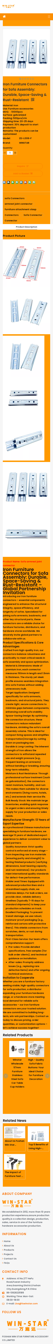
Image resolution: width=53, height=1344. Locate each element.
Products (8, 1249)
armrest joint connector (19, 203)
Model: (6, 138)
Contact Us (10, 1258)
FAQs (6, 1262)
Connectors (12, 215)
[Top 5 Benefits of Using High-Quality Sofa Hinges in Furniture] (38, 1134)
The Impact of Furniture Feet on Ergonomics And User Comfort (14, 1174)
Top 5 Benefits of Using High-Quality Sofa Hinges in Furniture (38, 1146)
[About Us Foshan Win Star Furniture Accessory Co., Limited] (14, 1132)
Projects (8, 1254)
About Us (8, 1245)
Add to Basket (21, 173)
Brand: (6, 142)
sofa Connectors (14, 198)
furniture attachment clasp (20, 209)
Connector (11, 220)
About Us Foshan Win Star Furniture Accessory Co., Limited (14, 1143)
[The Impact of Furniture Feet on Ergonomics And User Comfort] (14, 1162)
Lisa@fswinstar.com (26, 1303)
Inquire (21, 166)
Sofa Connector (33, 215)
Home (6, 1241)
